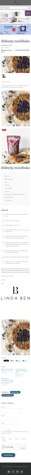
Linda (10, 45)
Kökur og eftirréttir (7, 395)
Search (28, 13)
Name (2, 415)
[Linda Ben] (15, 2)
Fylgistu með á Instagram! (7, 276)
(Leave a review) (5, 47)
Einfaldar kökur (15, 392)
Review (3, 407)
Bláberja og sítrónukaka (7, 369)
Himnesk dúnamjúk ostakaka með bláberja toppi (21, 371)
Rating (3, 437)
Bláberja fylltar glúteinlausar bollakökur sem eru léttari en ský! (7, 380)
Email (2, 423)
